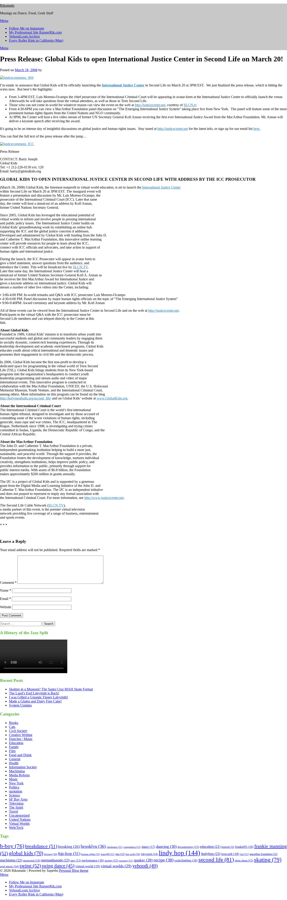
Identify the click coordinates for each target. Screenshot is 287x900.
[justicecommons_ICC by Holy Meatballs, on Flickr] (17, 144)
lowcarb (230, 854)
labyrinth (149, 854)
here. (256, 129)
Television (16, 803)
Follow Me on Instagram (26, 28)
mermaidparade (55, 860)
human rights (90, 854)
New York (16, 783)
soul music (9, 866)
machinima (11, 860)
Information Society (23, 767)
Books (13, 723)
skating (267, 860)
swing (30, 865)
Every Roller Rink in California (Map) (36, 40)
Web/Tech (16, 827)
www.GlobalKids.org (112, 398)
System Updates (20, 705)
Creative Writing (20, 735)
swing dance (58, 865)
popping (126, 860)
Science (14, 795)
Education (16, 743)
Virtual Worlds (19, 823)
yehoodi (145, 865)
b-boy (12, 846)
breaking (69, 846)
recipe (164, 859)
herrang (50, 854)
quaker (143, 860)
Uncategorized (19, 815)
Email (5, 599)
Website (5, 607)
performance (93, 860)
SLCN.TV (80, 267)
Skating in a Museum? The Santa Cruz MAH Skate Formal (51, 689)
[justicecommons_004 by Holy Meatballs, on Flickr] (16, 77)
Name (5, 590)
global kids (26, 853)
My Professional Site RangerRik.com (35, 32)
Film (12, 751)
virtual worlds (116, 866)
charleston (114, 847)
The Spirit (16, 807)
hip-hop (69, 853)
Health (13, 763)
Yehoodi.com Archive (24, 36)
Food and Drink (20, 755)
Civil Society (18, 731)
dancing (166, 846)
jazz (120, 854)
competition (132, 847)
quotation (15, 791)
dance (148, 846)
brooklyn (93, 846)
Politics (14, 787)
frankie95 (244, 846)
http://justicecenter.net (150, 105)
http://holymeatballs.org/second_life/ (25, 398)
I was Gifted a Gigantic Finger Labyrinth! (38, 697)
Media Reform (19, 775)
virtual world (87, 866)
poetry (111, 860)
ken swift (133, 854)
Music (13, 779)
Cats (12, 727)
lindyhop (210, 854)
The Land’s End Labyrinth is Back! (34, 693)
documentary (188, 846)
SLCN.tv (190, 105)
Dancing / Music (21, 739)
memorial (31, 860)
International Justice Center (160, 187)
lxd (244, 854)
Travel (13, 811)
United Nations (19, 819)
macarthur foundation (263, 854)
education (210, 846)
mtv (75, 860)
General (14, 759)
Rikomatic (7, 5)
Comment (8, 582)
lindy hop (179, 852)
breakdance (41, 846)
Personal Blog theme (73, 870)
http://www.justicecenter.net (104, 498)
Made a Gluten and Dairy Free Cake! (35, 701)
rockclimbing (186, 860)
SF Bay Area (18, 799)
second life (216, 860)
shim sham (244, 860)
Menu (4, 21)
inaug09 (108, 854)
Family (14, 747)
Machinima (17, 771)
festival (227, 846)
